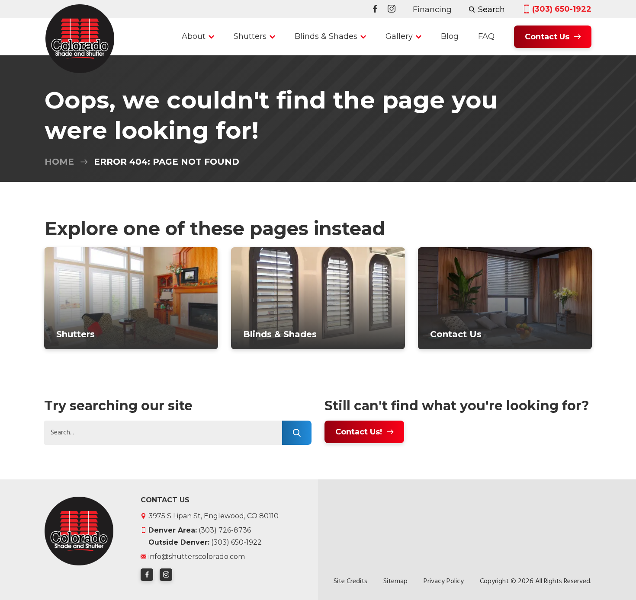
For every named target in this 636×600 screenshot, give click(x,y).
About (194, 36)
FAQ (486, 36)
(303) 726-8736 (199, 530)
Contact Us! (358, 432)
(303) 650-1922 (561, 9)
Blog (450, 36)
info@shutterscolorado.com (196, 556)
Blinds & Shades (326, 36)
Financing (432, 9)
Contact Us (547, 36)
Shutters (250, 36)
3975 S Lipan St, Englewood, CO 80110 (213, 516)
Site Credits (350, 581)
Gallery (399, 36)
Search (491, 9)
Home (59, 161)
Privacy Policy (444, 581)
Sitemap (395, 581)
